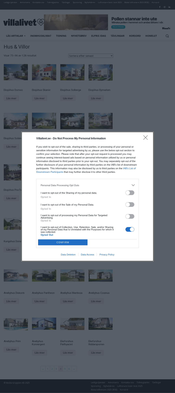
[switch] (129, 192)
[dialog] (87, 196)
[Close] (146, 138)
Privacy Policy (106, 254)
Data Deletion (68, 254)
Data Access (87, 254)
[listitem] (87, 185)
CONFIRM (63, 242)
